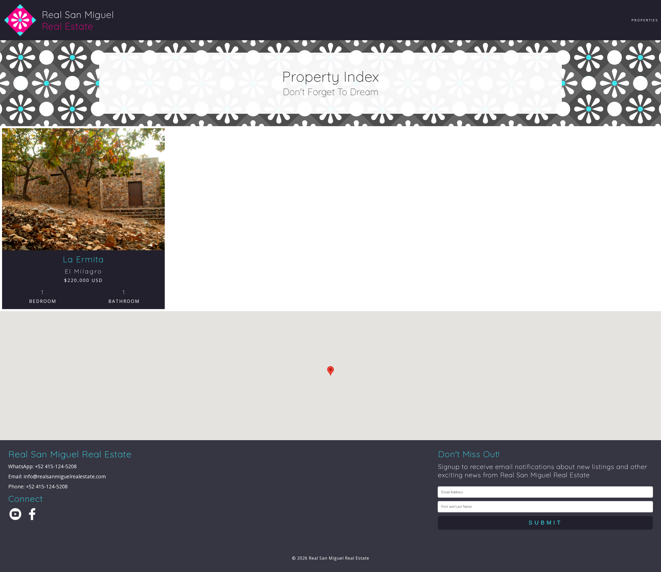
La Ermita (83, 259)
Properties (645, 20)
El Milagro (83, 271)
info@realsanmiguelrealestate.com (64, 476)
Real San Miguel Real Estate (339, 558)
